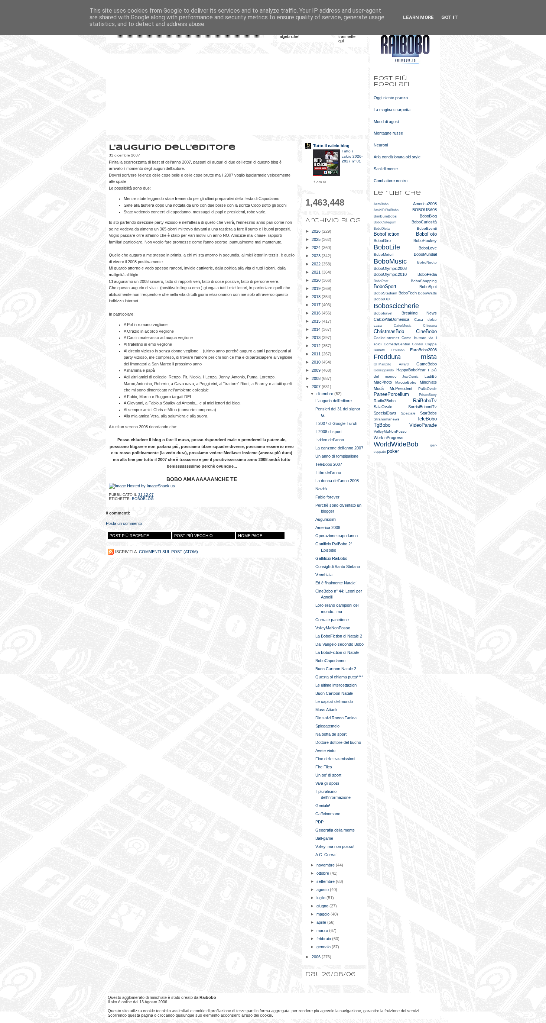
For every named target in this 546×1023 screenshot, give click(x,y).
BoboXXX (382, 299)
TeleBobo (427, 419)
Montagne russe (388, 133)
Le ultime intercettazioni (336, 685)
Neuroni (381, 145)
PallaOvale (427, 389)
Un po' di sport (328, 775)
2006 (317, 957)
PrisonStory (428, 395)
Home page (250, 535)
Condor (417, 344)
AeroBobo (381, 204)
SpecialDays (385, 413)
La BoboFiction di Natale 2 (338, 636)
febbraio (324, 938)
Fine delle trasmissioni (335, 758)
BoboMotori (383, 254)
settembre (326, 881)
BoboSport (385, 286)
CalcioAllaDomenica (391, 319)
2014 (317, 329)
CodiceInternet (386, 338)
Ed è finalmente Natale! (336, 583)
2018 (317, 296)
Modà (379, 388)
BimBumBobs (385, 216)
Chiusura (430, 325)
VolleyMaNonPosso (332, 628)
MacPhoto (383, 382)
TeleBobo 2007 (328, 464)
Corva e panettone (332, 619)
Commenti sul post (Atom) (168, 551)
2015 (317, 321)
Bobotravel (383, 313)
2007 (317, 386)
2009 (317, 370)
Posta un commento (124, 523)
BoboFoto (426, 234)
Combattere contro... (392, 180)
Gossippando (384, 370)
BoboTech (408, 293)
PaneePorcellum (391, 394)
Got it (449, 17)
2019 (317, 288)
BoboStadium (385, 293)
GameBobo (426, 364)
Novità (321, 489)
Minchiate (428, 382)
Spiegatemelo (327, 726)
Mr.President (401, 388)
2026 (317, 231)
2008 (317, 378)
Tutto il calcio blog (331, 145)
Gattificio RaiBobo (331, 558)
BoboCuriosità (424, 222)
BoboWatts (427, 293)
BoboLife (387, 247)
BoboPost (381, 281)
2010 (317, 362)
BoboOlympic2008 (390, 268)
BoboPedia (427, 274)
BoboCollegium (385, 222)
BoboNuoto (427, 262)
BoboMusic (390, 261)
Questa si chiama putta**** (339, 677)
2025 (317, 239)
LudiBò (431, 376)
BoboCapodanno (330, 660)
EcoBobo (397, 350)
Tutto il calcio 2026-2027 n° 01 (352, 156)
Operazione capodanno (336, 535)
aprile (321, 922)
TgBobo (382, 425)
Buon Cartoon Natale (334, 693)
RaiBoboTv (425, 400)
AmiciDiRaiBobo (386, 210)
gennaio (324, 947)
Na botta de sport (331, 734)
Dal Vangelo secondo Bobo (339, 644)
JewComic (410, 376)
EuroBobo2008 (423, 350)
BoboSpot (428, 286)
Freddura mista (405, 357)
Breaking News (419, 313)
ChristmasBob (389, 331)
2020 (317, 280)
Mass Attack (326, 709)
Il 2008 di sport (328, 431)
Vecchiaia (323, 574)
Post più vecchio (193, 535)
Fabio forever (327, 497)
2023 (317, 256)
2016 (317, 313)
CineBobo (426, 331)
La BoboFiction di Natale (337, 652)
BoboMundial (425, 254)
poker (393, 451)
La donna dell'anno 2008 (337, 480)
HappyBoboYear (411, 370)
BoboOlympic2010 (390, 274)
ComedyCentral (397, 344)
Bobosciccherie (396, 306)
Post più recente (129, 535)
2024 (317, 247)
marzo (322, 930)
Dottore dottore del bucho (338, 742)
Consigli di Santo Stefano (337, 566)
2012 (317, 345)
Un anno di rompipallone (336, 456)
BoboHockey (425, 240)
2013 (317, 337)
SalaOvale (383, 406)
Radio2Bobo (385, 400)
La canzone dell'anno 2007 (339, 448)
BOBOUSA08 (424, 209)
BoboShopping (424, 281)
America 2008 (327, 527)
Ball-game (324, 838)
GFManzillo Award (391, 364)
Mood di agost (386, 121)
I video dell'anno (329, 440)
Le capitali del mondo (334, 701)
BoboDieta (382, 228)
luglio (321, 897)
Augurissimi (325, 519)
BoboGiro (382, 240)
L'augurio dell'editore (333, 400)
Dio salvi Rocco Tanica (336, 718)
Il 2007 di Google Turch (336, 423)
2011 (317, 354)
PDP (319, 822)
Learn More (418, 17)
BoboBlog (143, 499)
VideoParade (423, 425)
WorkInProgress (388, 437)
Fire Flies (323, 767)
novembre (326, 865)
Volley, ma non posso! (334, 846)
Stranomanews (386, 419)
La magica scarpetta (392, 109)
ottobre (323, 873)
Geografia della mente (335, 830)
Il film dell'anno (328, 472)
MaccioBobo (405, 382)
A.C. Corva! (326, 854)
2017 (317, 305)
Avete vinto (325, 750)
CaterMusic (403, 325)
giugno (322, 906)
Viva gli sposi (327, 783)
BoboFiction (386, 234)
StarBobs (428, 413)
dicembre (325, 393)
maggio (323, 914)
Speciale (408, 413)
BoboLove (428, 248)
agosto (323, 889)
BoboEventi (427, 228)
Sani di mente (386, 169)
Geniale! (322, 805)
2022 (317, 264)
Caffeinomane (327, 813)
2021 (317, 272)
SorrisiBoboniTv (422, 406)
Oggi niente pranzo (391, 98)
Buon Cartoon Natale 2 (335, 669)
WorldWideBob (396, 444)
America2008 (425, 203)
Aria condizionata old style (397, 157)
